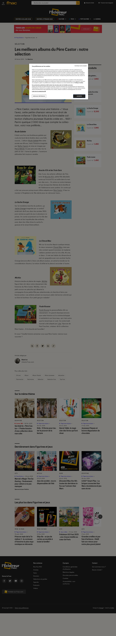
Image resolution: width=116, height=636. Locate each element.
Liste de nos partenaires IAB (39, 91)
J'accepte (79, 96)
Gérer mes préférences (39, 96)
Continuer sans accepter (81, 65)
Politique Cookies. (78, 82)
